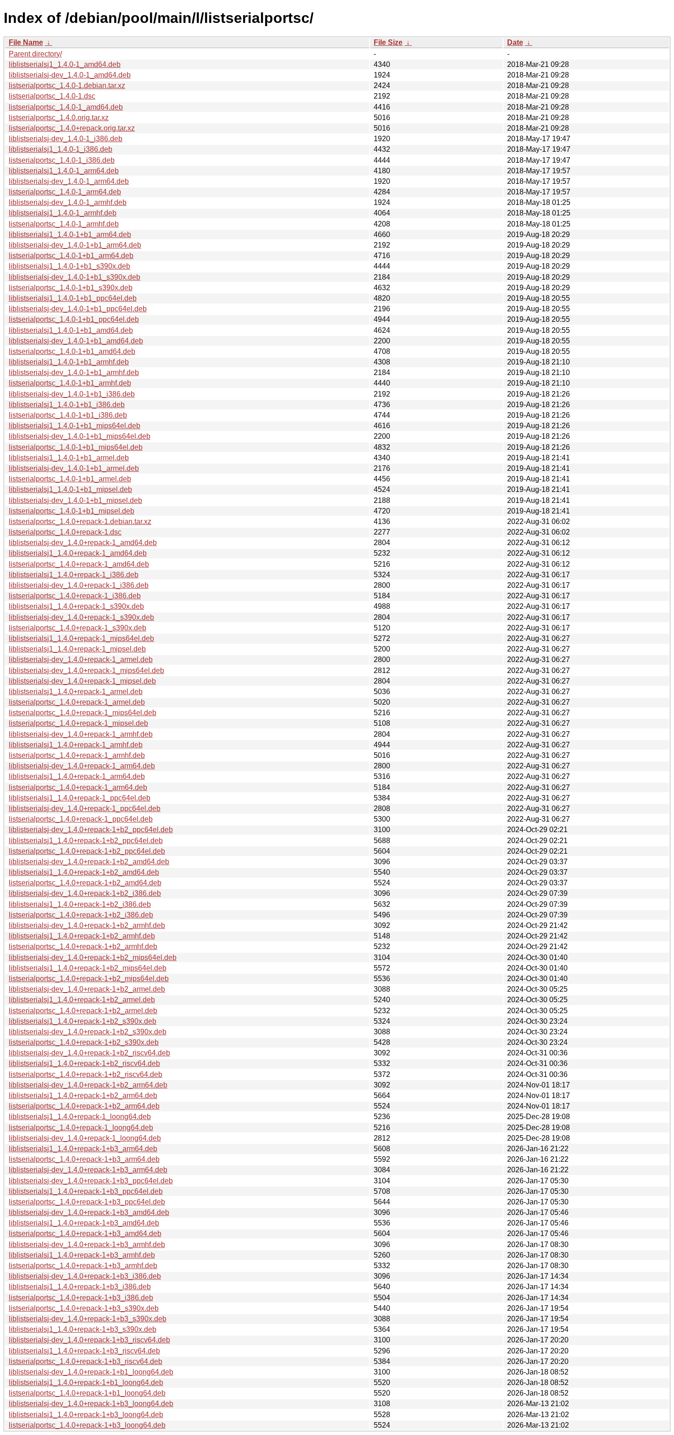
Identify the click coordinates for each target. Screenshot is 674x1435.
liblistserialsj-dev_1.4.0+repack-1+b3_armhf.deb (87, 1244)
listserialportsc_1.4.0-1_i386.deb (62, 160)
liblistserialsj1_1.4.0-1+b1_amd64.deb (71, 330)
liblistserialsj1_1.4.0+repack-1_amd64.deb (78, 553)
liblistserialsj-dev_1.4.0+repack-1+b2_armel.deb (87, 989)
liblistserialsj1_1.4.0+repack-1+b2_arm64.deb (83, 1095)
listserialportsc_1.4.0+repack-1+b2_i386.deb (81, 915)
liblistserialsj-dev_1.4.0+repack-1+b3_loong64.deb (91, 1403)
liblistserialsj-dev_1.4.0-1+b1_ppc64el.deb (78, 309)
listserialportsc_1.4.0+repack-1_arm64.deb (78, 787)
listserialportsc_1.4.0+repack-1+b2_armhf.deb (83, 946)
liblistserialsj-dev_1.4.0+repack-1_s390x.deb (81, 617)
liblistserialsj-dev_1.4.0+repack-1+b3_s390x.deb (87, 1319)
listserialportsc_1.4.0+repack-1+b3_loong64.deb (87, 1425)
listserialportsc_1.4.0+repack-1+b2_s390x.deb (84, 1042)
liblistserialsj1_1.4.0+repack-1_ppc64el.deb (79, 798)
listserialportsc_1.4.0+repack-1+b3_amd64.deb (85, 1233)
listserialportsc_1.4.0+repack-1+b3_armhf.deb (83, 1265)
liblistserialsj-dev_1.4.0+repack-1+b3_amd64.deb (89, 1212)
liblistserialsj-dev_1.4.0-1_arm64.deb (69, 181)
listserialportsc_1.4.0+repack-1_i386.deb (75, 596)
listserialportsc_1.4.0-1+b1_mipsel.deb (71, 511)
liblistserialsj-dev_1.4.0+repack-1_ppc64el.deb (84, 808)
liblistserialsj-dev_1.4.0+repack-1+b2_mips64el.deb (93, 957)
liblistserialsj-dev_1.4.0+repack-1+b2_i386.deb (85, 893)
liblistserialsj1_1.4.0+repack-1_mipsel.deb (77, 649)
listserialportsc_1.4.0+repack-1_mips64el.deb (82, 713)
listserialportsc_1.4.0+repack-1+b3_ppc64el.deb (87, 1202)
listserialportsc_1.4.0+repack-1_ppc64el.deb (81, 819)
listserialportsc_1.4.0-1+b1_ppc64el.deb (74, 319)
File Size (388, 42)
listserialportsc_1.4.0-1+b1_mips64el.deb (76, 447)
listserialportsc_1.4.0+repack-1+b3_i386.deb (81, 1298)
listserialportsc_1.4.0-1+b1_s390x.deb (71, 288)
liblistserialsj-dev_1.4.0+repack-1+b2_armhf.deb (87, 925)
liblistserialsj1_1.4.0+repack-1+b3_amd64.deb (84, 1223)
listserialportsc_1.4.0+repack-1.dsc (65, 532)
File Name (26, 42)
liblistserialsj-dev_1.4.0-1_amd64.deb (70, 75)
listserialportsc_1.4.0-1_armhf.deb (64, 224)
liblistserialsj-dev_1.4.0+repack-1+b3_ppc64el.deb (91, 1181)
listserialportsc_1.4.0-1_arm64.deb (65, 192)
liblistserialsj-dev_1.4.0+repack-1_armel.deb (81, 659)
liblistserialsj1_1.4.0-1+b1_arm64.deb (70, 234)
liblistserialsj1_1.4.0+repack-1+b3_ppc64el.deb (86, 1191)
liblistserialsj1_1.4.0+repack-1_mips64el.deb (81, 638)
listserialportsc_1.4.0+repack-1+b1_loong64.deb (87, 1393)
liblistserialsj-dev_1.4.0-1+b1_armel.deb (74, 468)
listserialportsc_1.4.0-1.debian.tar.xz (67, 85)
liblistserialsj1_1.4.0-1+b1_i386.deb (67, 404)
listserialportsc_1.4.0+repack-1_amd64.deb (79, 564)
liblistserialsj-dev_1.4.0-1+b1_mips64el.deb (79, 436)
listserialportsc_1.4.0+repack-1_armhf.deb (77, 755)
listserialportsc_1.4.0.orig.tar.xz (59, 117)
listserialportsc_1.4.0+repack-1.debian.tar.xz (80, 521)
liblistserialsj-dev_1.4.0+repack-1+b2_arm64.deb (88, 1085)
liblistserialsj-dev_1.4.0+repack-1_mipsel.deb (82, 681)
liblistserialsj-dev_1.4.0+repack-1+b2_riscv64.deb (89, 1053)
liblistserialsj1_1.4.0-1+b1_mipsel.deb (70, 489)
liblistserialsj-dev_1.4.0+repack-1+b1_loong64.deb (91, 1372)
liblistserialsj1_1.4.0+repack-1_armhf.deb (76, 745)
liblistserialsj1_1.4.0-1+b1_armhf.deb (69, 362)
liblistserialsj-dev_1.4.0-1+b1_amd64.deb (76, 341)
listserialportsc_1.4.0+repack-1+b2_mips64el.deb (89, 978)
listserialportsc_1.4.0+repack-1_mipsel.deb (78, 723)
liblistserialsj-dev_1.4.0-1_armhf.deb (68, 202)
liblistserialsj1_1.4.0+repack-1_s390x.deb (76, 606)
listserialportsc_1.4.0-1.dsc (52, 96)
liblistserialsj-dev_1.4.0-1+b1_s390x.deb (74, 277)
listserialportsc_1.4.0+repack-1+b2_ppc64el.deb (87, 851)
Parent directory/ (35, 54)
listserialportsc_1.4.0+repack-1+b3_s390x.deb (84, 1308)
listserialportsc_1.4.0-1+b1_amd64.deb (72, 351)
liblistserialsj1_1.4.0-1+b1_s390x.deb (69, 266)
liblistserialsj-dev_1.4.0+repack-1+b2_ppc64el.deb (91, 829)
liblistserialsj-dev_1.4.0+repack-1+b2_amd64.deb (89, 862)
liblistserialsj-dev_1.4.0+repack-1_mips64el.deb (86, 670)
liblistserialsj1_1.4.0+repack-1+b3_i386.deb (80, 1287)
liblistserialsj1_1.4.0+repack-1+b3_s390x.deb (82, 1329)
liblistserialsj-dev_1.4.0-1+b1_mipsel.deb (75, 500)
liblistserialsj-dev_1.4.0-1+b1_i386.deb (72, 394)
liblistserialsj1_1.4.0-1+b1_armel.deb (69, 458)
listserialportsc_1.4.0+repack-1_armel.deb (77, 702)
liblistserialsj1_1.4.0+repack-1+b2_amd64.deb (84, 872)
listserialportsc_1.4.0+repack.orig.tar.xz (72, 128)
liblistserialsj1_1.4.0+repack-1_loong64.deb (80, 1116)
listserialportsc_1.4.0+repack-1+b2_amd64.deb (85, 883)
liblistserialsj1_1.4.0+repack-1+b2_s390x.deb (82, 1021)
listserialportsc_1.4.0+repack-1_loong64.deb (81, 1127)
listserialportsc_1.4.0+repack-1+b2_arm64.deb (84, 1106)
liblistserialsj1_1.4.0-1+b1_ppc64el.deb (73, 298)
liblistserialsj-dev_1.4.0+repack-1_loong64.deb (85, 1138)
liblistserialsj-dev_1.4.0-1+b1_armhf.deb (74, 372)
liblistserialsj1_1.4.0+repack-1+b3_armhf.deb (82, 1255)
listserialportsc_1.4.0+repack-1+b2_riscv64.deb (85, 1074)
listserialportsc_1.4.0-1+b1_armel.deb (70, 479)
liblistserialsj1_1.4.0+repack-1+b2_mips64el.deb (87, 968)
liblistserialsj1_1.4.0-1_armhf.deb (62, 213)
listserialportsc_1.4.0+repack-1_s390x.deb (77, 628)
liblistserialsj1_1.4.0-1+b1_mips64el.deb (74, 426)
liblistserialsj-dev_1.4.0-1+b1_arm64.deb (75, 245)
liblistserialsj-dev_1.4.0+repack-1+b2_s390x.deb (87, 1032)
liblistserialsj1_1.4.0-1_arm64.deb (64, 171)
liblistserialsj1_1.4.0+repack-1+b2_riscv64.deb (84, 1063)
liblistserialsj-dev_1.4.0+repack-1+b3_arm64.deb (88, 1170)
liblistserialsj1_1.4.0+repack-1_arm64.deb (77, 776)
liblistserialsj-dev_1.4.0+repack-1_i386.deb (79, 585)
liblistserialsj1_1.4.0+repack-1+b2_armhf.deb (82, 936)
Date (515, 42)
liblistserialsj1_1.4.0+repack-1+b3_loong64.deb (86, 1414)
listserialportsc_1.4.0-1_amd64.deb (66, 107)
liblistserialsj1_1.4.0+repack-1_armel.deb (76, 691)
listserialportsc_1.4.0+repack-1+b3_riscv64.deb (85, 1361)
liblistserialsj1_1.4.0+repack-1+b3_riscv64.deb (84, 1351)
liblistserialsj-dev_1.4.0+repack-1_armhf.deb (81, 734)
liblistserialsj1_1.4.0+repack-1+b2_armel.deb (82, 1000)
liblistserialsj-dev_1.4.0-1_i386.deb (65, 139)
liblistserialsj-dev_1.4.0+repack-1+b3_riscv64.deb (89, 1340)
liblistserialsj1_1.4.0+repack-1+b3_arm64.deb (83, 1149)
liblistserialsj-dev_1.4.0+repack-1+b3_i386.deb (85, 1276)
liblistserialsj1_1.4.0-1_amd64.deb (65, 64)
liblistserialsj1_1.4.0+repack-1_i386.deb (73, 575)
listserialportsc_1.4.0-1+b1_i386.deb (68, 415)
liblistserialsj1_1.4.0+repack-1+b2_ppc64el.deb (86, 840)
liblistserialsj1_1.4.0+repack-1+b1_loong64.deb (86, 1382)
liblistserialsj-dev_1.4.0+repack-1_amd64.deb (83, 542)
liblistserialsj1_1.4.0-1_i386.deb (60, 149)
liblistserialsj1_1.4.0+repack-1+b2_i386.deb (80, 904)
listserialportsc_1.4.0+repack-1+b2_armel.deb (83, 1011)
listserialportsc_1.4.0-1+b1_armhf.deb (70, 383)
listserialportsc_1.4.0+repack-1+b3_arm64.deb (84, 1159)
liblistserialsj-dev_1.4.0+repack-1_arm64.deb (82, 766)
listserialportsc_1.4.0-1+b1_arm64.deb (71, 255)
